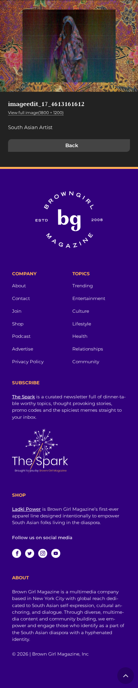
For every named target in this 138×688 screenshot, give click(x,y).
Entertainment (88, 298)
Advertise (22, 349)
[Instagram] (42, 553)
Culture (80, 311)
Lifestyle (81, 323)
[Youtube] (55, 553)
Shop (17, 323)
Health (79, 336)
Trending (82, 285)
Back (71, 145)
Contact (21, 298)
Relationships (87, 349)
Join (16, 311)
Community (85, 361)
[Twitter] (29, 553)
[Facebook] (16, 553)
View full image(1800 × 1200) (36, 112)
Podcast (21, 336)
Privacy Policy (28, 361)
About (19, 285)
